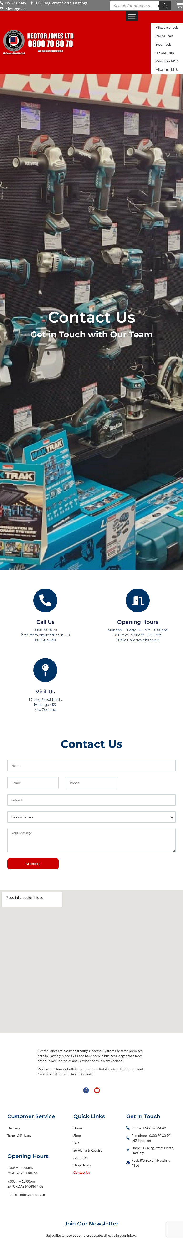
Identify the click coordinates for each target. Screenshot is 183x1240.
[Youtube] (97, 1090)
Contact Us (81, 1172)
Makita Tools (164, 36)
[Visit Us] (45, 670)
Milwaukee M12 (166, 61)
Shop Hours (82, 1165)
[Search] (165, 5)
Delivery (13, 1128)
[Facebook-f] (86, 1090)
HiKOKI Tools (164, 53)
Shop (77, 1135)
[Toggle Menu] (132, 16)
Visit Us (45, 691)
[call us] (45, 600)
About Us (80, 1158)
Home (77, 1128)
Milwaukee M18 (166, 70)
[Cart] (179, 5)
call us (45, 622)
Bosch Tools (163, 44)
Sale (76, 1143)
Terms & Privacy (19, 1135)
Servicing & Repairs (87, 1150)
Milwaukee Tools (166, 27)
